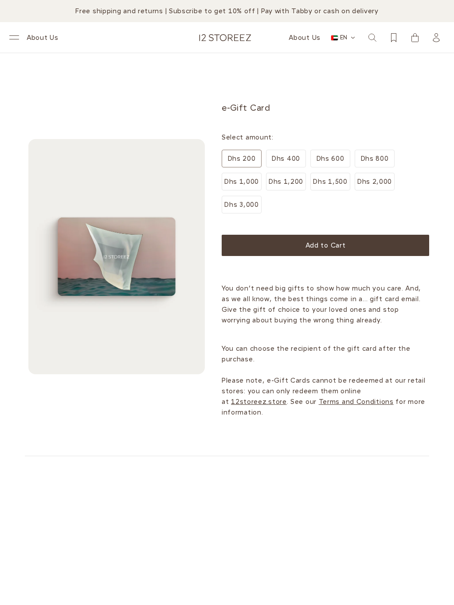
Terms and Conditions (356, 401)
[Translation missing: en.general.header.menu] (14, 38)
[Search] (372, 38)
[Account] (436, 38)
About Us (43, 37)
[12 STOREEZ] (225, 37)
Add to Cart (325, 245)
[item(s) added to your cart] (415, 38)
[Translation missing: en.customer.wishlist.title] (394, 38)
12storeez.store (259, 401)
